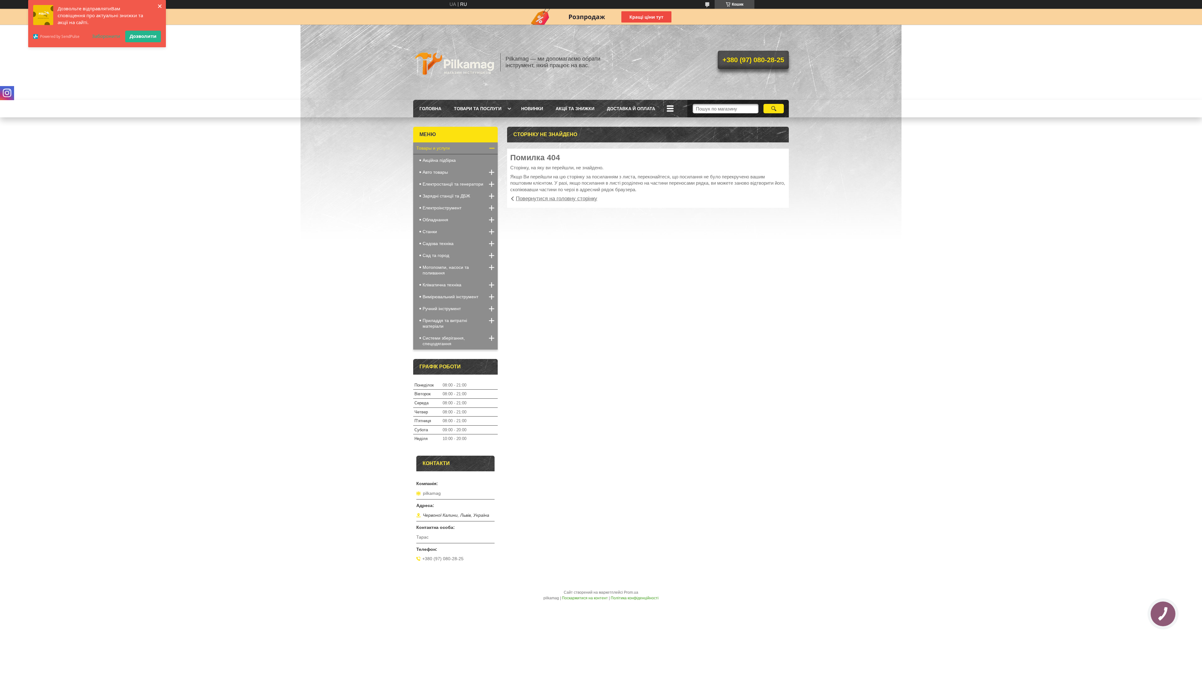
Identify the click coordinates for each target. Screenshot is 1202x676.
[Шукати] (773, 108)
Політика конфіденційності (635, 598)
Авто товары (435, 172)
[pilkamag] (454, 62)
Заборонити (106, 36)
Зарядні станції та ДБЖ (446, 195)
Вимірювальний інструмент (450, 296)
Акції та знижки (575, 108)
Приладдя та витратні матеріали (445, 323)
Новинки (532, 108)
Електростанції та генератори (453, 184)
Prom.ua (631, 592)
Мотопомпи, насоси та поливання (446, 270)
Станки (430, 231)
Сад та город (436, 255)
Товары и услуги (433, 148)
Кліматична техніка (442, 284)
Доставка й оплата (631, 108)
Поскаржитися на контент (585, 598)
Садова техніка (438, 243)
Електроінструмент (442, 207)
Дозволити (143, 36)
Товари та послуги (477, 108)
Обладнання (435, 219)
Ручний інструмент (442, 308)
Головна (430, 108)
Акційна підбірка (439, 160)
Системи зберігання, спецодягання (444, 340)
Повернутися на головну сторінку (556, 199)
